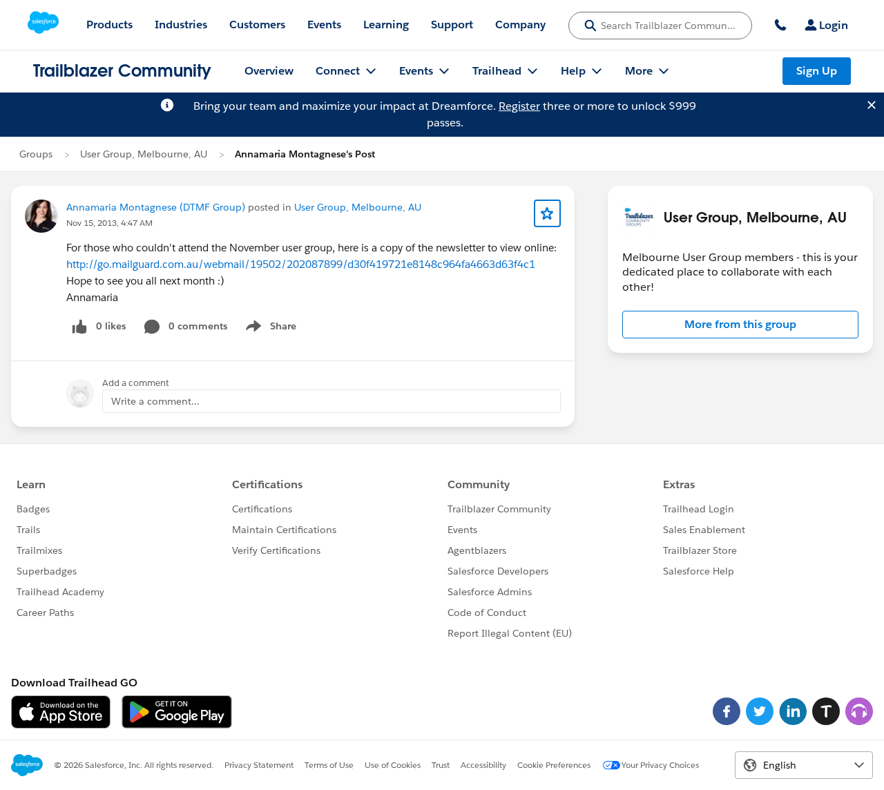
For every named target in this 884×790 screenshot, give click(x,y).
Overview (269, 71)
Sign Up (816, 71)
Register (519, 106)
